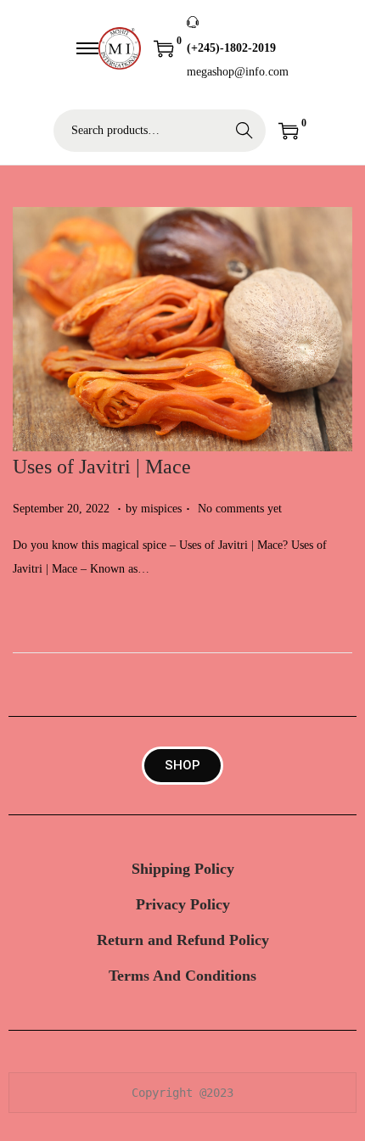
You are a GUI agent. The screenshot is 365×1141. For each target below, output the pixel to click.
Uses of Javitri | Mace (102, 467)
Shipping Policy (183, 868)
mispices (161, 508)
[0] (164, 48)
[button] (182, 766)
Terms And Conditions (182, 975)
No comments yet (240, 508)
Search (244, 130)
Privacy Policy (183, 904)
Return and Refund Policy (183, 939)
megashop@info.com (238, 71)
